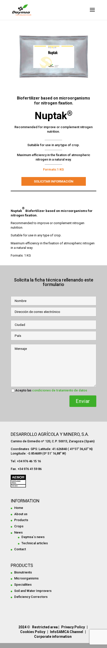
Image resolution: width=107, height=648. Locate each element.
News (18, 532)
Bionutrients (23, 572)
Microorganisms (26, 578)
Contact (20, 549)
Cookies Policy (32, 632)
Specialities (23, 584)
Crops (18, 526)
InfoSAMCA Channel (66, 632)
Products (21, 520)
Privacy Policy (73, 627)
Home (18, 508)
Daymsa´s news (33, 537)
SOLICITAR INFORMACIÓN (53, 181)
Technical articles (34, 543)
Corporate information (53, 637)
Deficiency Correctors (31, 597)
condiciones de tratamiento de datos (59, 390)
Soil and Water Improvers (33, 591)
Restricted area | (45, 627)
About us (20, 514)
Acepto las (51, 390)
